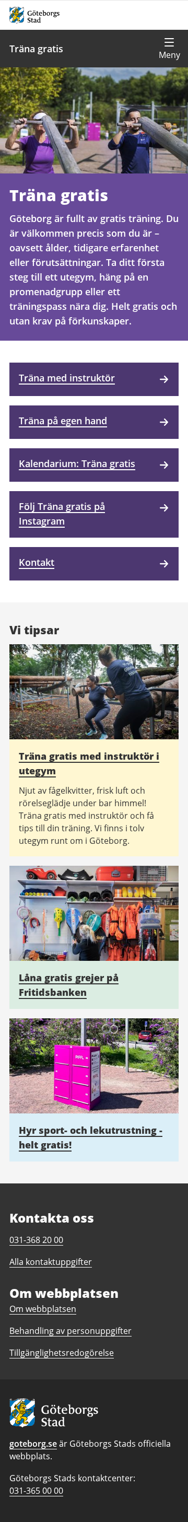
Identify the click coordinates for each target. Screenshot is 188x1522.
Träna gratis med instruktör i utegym (89, 763)
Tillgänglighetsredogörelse (61, 1352)
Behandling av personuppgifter (70, 1331)
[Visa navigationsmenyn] (169, 48)
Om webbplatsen (42, 1309)
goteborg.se (33, 1443)
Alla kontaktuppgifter (50, 1262)
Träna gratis (36, 48)
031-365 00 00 (36, 1490)
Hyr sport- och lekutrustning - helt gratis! (90, 1137)
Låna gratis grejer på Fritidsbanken (69, 984)
